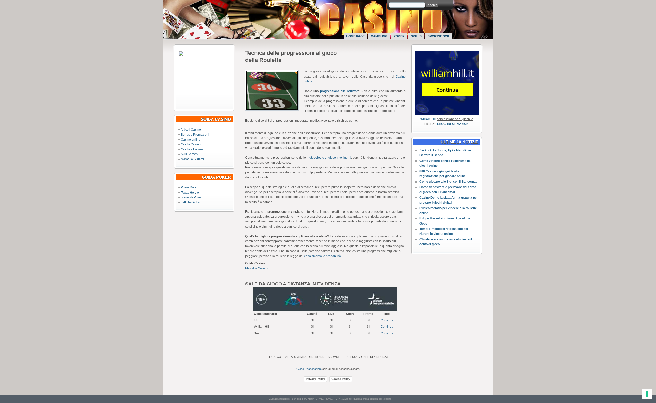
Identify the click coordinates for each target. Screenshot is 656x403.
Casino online (190, 139)
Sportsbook (438, 36)
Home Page (355, 36)
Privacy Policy (315, 379)
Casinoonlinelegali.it (279, 399)
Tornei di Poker (191, 197)
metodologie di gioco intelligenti (329, 158)
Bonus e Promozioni (195, 134)
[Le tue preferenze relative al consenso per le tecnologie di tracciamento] (647, 394)
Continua (387, 320)
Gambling (379, 36)
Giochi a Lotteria (192, 149)
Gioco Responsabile (309, 368)
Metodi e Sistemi (192, 159)
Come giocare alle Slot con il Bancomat (448, 181)
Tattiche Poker (191, 202)
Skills (416, 36)
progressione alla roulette (339, 91)
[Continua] (204, 101)
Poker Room (189, 187)
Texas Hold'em (191, 192)
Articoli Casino (191, 129)
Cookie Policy (340, 379)
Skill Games (189, 154)
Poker (399, 36)
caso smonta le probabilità (322, 256)
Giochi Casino (191, 144)
